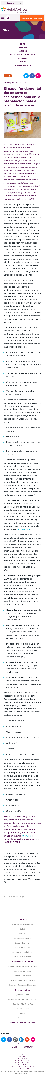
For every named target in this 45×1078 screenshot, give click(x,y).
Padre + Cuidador (22, 947)
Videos (22, 62)
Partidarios (22, 1018)
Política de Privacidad (22, 1060)
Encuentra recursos (32, 18)
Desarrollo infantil (22, 943)
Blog (22, 44)
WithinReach (22, 1064)
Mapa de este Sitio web (22, 1062)
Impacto (22, 1013)
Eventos (22, 58)
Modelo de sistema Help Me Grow (22, 999)
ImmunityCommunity (22, 1068)
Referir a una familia (22, 976)
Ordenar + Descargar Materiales (22, 985)
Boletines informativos (22, 55)
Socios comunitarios (22, 971)
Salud (22, 929)
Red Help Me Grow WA (22, 1004)
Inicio (22, 1054)
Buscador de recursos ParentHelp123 (22, 1066)
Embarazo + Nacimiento (22, 952)
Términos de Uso (22, 1058)
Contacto (22, 1056)
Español (11, 3)
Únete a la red (22, 1009)
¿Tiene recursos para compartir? (22, 980)
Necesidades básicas (22, 938)
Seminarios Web (22, 65)
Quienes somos (22, 995)
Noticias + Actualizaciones (22, 1023)
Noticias (22, 51)
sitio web (26, 836)
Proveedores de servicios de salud (22, 966)
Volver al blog (16, 897)
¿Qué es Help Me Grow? (22, 924)
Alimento (23, 934)
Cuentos (22, 47)
